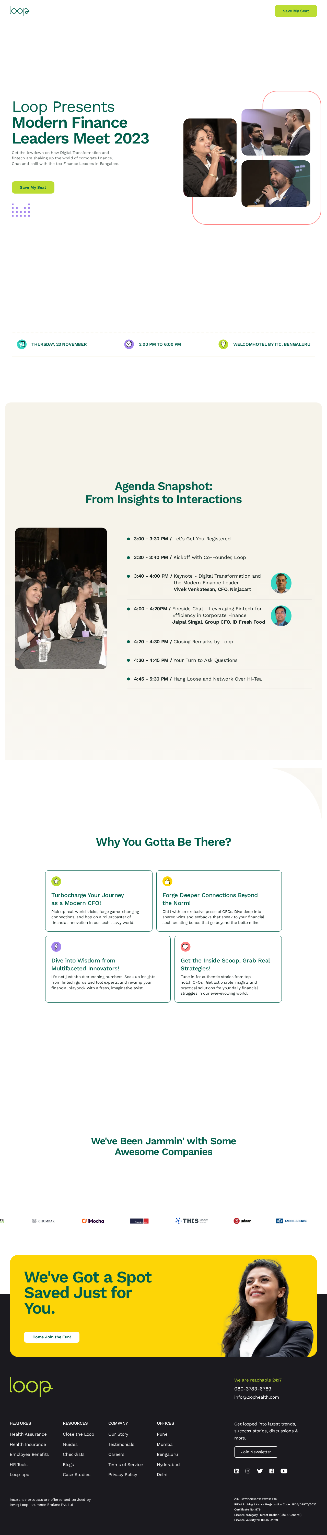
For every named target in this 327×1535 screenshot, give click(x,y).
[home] (20, 11)
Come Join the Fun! (51, 1337)
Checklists (74, 1454)
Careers (116, 1454)
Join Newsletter (256, 1451)
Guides (70, 1444)
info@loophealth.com (256, 1397)
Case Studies (76, 1474)
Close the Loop (78, 1434)
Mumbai (165, 1444)
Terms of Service (125, 1464)
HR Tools (19, 1464)
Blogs (68, 1464)
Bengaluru (167, 1454)
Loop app (19, 1474)
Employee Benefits (29, 1454)
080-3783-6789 (252, 1389)
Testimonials (121, 1444)
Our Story (118, 1434)
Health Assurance (28, 1434)
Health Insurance (28, 1444)
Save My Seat (296, 11)
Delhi (162, 1474)
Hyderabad (168, 1464)
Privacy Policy (122, 1474)
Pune (162, 1434)
